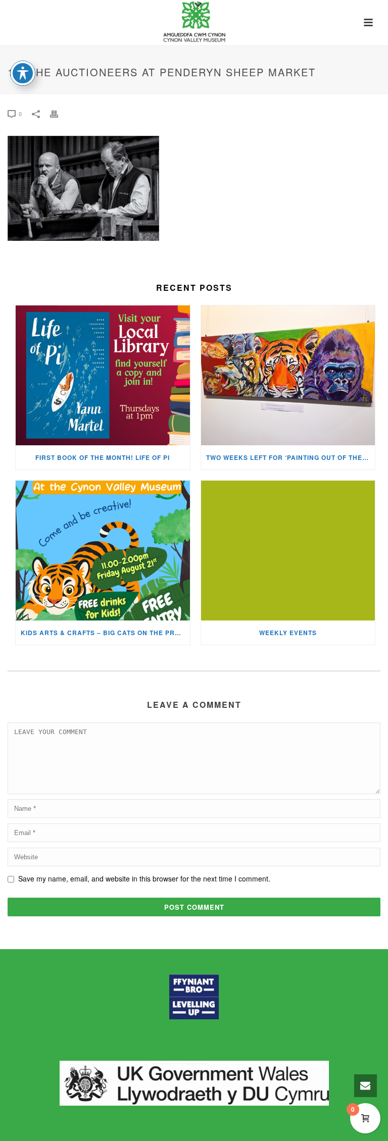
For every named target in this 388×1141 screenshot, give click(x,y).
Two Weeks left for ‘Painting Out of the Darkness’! (290, 457)
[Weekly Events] (288, 550)
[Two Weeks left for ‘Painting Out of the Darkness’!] (288, 375)
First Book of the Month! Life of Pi (102, 457)
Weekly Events (288, 632)
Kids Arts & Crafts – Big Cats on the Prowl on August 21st (105, 632)
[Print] (59, 113)
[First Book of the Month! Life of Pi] (103, 375)
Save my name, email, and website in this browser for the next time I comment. (144, 878)
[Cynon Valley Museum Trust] (193, 22)
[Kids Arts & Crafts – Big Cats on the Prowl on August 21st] (103, 550)
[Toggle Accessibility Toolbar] (23, 73)
